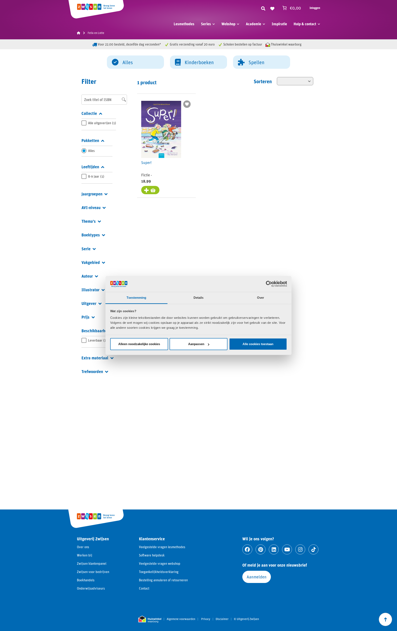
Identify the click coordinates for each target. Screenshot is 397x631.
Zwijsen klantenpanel (91, 563)
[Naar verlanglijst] (272, 8)
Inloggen (315, 8)
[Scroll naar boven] (385, 619)
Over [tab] (260, 297)
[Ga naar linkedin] (274, 549)
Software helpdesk (152, 555)
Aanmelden (257, 576)
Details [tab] (199, 297)
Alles (127, 62)
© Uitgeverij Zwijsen (246, 619)
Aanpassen (196, 344)
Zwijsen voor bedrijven (93, 572)
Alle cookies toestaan (258, 344)
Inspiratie (279, 23)
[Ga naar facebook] (247, 549)
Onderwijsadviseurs (91, 588)
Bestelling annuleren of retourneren (163, 580)
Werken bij (84, 555)
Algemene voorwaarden (181, 619)
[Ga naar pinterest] (260, 549)
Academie (253, 23)
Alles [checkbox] (91, 150)
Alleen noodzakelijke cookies (139, 344)
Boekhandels (85, 580)
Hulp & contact (305, 23)
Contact (144, 588)
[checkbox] (98, 122)
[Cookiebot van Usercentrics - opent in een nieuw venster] (269, 284)
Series (206, 23)
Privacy (205, 619)
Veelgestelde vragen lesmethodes (162, 547)
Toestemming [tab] (136, 297)
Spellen (256, 62)
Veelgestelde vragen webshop (159, 563)
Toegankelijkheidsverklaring (158, 572)
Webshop (228, 23)
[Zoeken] (263, 8)
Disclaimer (222, 619)
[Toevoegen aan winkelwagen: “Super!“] (150, 190)
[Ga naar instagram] (300, 549)
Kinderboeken (199, 62)
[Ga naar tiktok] (313, 549)
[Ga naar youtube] (287, 549)
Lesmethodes (184, 23)
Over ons (83, 547)
